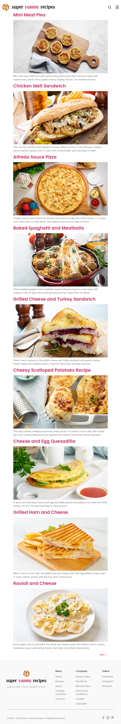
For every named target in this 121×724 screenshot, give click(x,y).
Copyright (81, 703)
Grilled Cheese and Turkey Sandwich (54, 299)
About (58, 686)
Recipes (59, 681)
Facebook (107, 676)
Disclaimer (81, 681)
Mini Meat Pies (29, 15)
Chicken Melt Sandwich (39, 86)
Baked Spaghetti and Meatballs (48, 228)
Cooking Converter (61, 692)
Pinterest (107, 686)
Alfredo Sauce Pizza (35, 157)
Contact (60, 698)
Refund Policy (83, 686)
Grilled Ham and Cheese (40, 512)
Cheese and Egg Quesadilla (44, 441)
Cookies (80, 698)
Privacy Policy (83, 676)
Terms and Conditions (82, 692)
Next (104, 654)
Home (58, 676)
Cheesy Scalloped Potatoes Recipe (52, 370)
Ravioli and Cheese (34, 583)
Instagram (108, 681)
